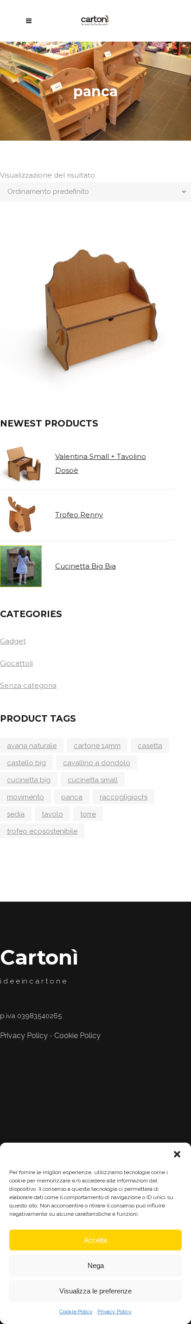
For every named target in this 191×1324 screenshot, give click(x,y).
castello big (26, 763)
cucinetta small (93, 780)
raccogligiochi (123, 797)
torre (88, 814)
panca (72, 797)
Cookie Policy (76, 1311)
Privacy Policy (114, 1311)
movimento (25, 797)
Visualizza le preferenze (95, 1291)
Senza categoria (28, 685)
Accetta (95, 1240)
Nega (96, 1265)
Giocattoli (16, 663)
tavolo (52, 814)
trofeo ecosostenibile (42, 831)
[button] (177, 1154)
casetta (150, 746)
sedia (16, 814)
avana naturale (32, 746)
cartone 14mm (97, 746)
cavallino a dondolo (96, 763)
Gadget (13, 641)
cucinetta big (29, 780)
